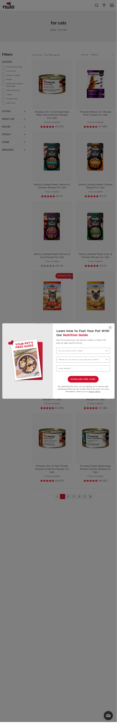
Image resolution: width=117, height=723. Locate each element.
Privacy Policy (94, 391)
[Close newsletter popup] (110, 327)
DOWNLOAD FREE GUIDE (83, 379)
